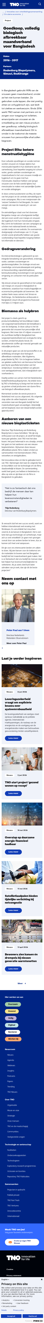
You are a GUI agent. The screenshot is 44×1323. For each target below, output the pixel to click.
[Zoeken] (39, 4)
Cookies (10, 1269)
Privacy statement (14, 1275)
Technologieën (13, 1161)
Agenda (10, 1060)
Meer (20, 984)
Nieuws (10, 1055)
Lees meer (15, 739)
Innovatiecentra (14, 1211)
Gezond (11, 1011)
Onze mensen (13, 1121)
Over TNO (9, 1100)
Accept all (11, 1316)
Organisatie (12, 1105)
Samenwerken (11, 1184)
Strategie (11, 1116)
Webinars (11, 1065)
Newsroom (10, 1049)
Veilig (10, 1018)
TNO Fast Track (13, 1200)
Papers (10, 1081)
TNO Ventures (13, 1206)
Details (4, 1310)
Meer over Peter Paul (16, 643)
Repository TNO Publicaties (18, 1176)
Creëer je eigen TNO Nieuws (22, 1242)
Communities (13, 1132)
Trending (11, 1087)
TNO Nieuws (12, 1092)
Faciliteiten (11, 1150)
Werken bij (13, 1039)
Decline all (33, 1316)
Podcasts (11, 1076)
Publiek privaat (13, 1195)
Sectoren (12, 1032)
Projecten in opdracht (16, 1190)
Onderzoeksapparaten (16, 1155)
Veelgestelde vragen (16, 1137)
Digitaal (11, 1025)
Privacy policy (18, 1310)
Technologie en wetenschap (18, 1145)
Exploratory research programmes (21, 1166)
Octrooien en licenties (16, 1171)
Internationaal (13, 1216)
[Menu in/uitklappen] (4, 4)
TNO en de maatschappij (17, 1126)
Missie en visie (13, 1110)
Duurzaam (13, 1004)
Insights (10, 1071)
